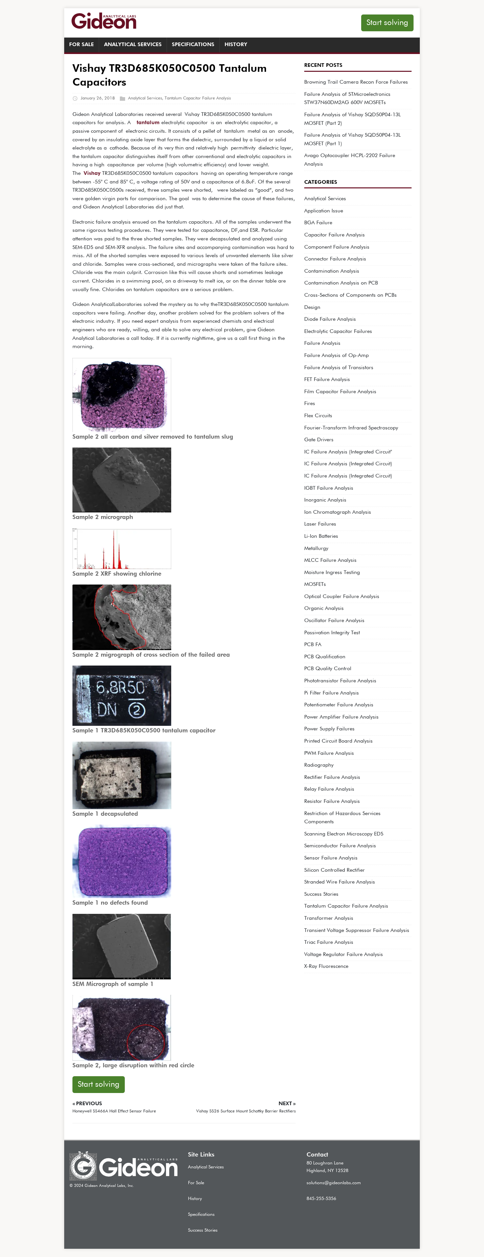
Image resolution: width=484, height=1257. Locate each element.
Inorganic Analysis (325, 500)
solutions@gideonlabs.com (334, 1183)
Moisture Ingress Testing (332, 572)
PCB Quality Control (327, 668)
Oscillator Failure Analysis (334, 620)
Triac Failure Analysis (328, 942)
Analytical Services (133, 44)
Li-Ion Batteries (321, 536)
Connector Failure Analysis (335, 259)
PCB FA (312, 644)
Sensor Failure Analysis (331, 858)
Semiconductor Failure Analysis (340, 846)
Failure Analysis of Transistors (338, 367)
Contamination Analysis (331, 271)
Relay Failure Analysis (329, 789)
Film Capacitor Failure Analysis (340, 392)
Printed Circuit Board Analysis (338, 741)
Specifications (193, 44)
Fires (309, 403)
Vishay (92, 173)
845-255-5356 (321, 1198)
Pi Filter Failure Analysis (331, 693)
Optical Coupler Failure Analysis (341, 596)
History (236, 44)
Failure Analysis (322, 343)
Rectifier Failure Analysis (332, 777)
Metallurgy (316, 548)
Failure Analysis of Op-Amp (336, 355)
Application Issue (323, 211)
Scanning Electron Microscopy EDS (343, 834)
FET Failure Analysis (327, 379)
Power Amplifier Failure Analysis (341, 717)
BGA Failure (318, 223)
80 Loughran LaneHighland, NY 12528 (327, 1167)
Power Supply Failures (329, 729)
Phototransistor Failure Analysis (340, 681)
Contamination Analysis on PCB (341, 283)
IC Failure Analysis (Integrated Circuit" (348, 452)
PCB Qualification (324, 657)
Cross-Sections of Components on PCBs (350, 295)
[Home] (123, 1180)
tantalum (148, 122)
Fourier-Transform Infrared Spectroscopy (351, 428)
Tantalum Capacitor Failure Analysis (198, 98)
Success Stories (321, 894)
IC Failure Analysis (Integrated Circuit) (348, 464)
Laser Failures (320, 524)
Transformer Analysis (328, 918)
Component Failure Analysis (336, 247)
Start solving (387, 23)
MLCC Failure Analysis (330, 560)
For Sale (81, 44)
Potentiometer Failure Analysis (338, 705)
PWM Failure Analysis (329, 753)
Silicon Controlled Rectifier (334, 870)
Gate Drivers (319, 440)
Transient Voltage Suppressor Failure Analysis (356, 930)
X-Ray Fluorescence (326, 966)
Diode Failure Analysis (330, 319)
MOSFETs (315, 584)
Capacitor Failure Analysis (334, 235)
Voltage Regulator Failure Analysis (343, 954)
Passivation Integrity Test (332, 633)
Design (312, 307)
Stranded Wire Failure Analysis (339, 882)
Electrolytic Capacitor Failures (338, 331)
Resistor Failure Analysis (332, 801)
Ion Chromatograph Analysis (337, 512)
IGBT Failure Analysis (328, 488)
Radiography (319, 765)
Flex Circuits (318, 416)
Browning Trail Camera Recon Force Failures (356, 82)
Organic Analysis (324, 608)
